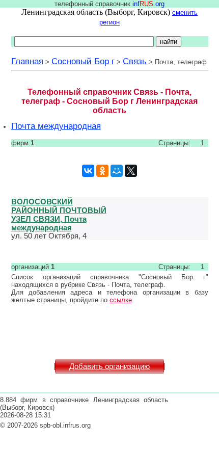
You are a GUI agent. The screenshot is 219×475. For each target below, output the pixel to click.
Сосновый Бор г (83, 61)
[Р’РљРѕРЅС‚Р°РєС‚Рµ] (88, 171)
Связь (135, 61)
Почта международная (56, 126)
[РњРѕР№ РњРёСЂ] (117, 171)
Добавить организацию (109, 366)
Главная (27, 61)
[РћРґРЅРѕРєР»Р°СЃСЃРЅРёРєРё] (102, 171)
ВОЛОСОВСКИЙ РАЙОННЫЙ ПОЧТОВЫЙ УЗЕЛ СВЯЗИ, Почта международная (58, 214)
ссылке (121, 300)
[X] (131, 171)
